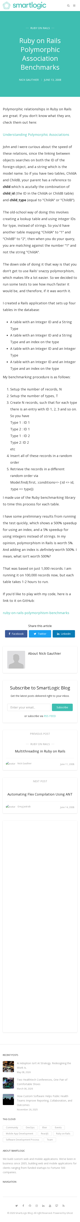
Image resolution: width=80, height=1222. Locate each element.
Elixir (44, 1127)
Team (50, 1139)
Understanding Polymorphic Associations (36, 134)
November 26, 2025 (27, 1109)
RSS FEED (50, 716)
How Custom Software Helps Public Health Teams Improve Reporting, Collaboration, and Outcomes (44, 1100)
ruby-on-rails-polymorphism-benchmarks (36, 613)
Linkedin (66, 633)
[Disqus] (40, 876)
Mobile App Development (19, 1133)
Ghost (69, 1213)
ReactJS (44, 1133)
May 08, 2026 (24, 1072)
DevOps (30, 1127)
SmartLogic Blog (24, 1213)
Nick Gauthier (50, 653)
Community (12, 1127)
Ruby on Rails (40, 28)
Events (58, 1127)
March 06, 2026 (25, 1088)
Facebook (18, 633)
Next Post (40, 781)
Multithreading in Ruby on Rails (40, 751)
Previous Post (40, 733)
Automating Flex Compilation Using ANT (40, 794)
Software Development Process (22, 1139)
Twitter (42, 633)
